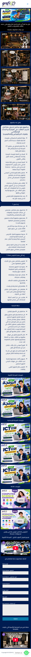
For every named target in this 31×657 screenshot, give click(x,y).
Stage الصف (5, 590)
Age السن (5, 597)
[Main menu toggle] (27, 4)
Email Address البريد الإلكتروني (9, 577)
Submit (15, 619)
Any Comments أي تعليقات (8, 603)
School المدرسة (6, 583)
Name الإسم (5, 564)
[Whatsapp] (26, 653)
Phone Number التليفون (8, 570)
